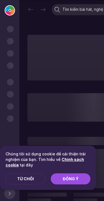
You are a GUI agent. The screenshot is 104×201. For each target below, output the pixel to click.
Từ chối (25, 178)
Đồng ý (70, 178)
